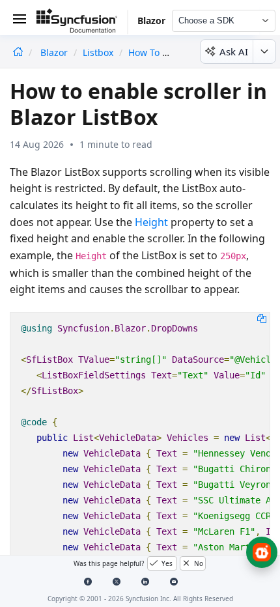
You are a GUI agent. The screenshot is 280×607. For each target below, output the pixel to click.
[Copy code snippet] (261, 318)
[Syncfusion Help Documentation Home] (82, 22)
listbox (98, 52)
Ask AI (233, 51)
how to (144, 52)
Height (151, 222)
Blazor (55, 52)
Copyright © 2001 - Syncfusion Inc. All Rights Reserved (140, 598)
